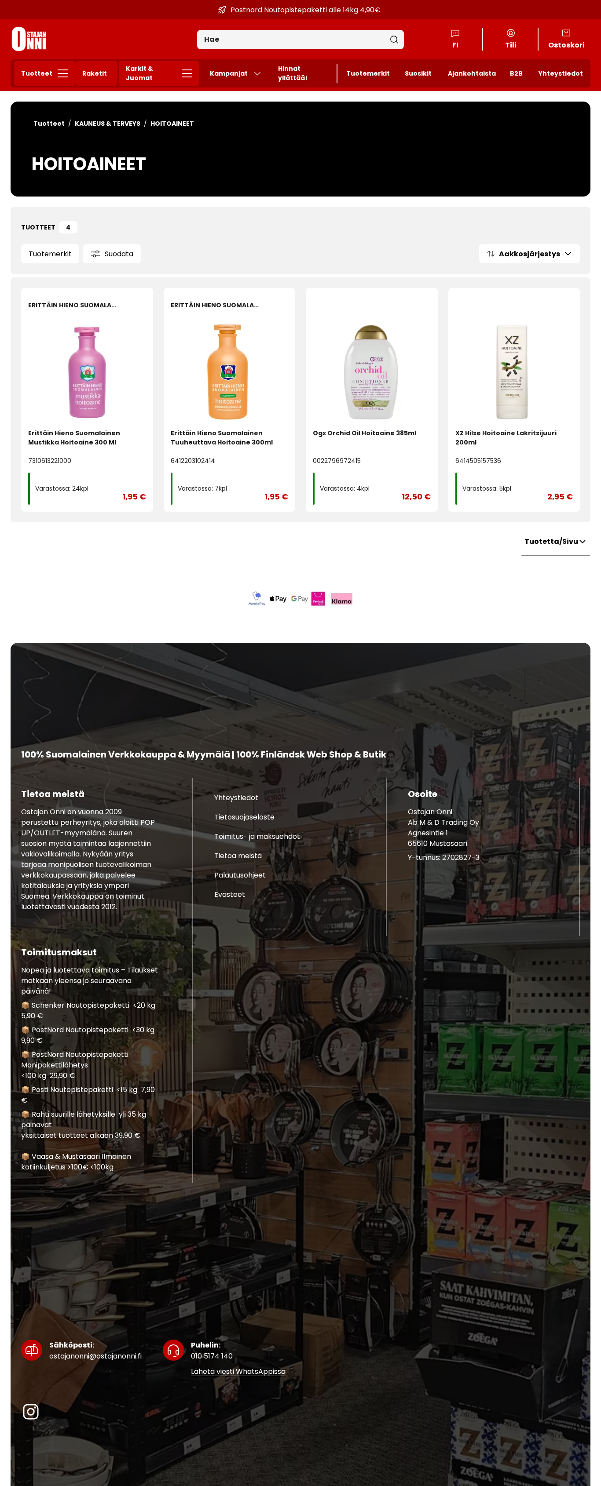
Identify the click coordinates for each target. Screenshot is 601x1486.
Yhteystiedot (561, 73)
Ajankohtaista (472, 73)
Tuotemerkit (368, 73)
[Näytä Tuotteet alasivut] (65, 73)
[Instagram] (30, 1411)
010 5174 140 (212, 1350)
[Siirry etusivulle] (29, 39)
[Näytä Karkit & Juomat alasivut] (189, 73)
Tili (511, 45)
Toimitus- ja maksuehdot (257, 836)
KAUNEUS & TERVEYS (107, 123)
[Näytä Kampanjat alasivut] (261, 73)
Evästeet (229, 894)
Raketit (94, 73)
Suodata (119, 254)
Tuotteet (36, 73)
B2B (516, 73)
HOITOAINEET (172, 123)
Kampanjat (229, 73)
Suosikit (418, 73)
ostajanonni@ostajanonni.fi (95, 1350)
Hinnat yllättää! (293, 73)
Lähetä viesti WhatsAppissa (238, 1371)
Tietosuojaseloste (244, 817)
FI (455, 45)
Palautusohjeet (240, 875)
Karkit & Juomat (139, 73)
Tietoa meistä (238, 856)
